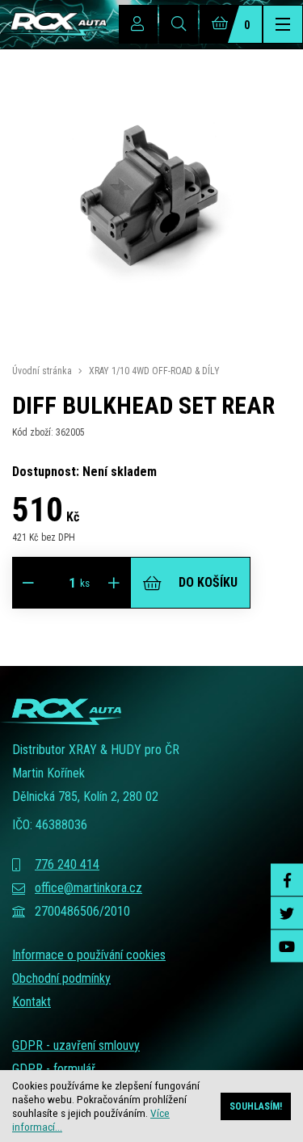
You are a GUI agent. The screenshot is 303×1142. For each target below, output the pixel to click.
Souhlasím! (255, 1106)
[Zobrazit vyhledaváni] (178, 24)
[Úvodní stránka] (53, 24)
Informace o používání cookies (89, 955)
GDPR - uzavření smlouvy (76, 1045)
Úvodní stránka (42, 371)
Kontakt (31, 1001)
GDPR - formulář (53, 1069)
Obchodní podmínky (61, 978)
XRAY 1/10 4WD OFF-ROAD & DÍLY (154, 371)
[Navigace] (283, 24)
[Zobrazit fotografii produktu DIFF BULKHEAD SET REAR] (151, 335)
